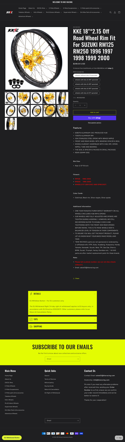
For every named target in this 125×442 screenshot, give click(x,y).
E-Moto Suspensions (12, 389)
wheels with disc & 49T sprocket (86, 84)
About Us (8, 379)
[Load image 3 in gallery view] (37, 98)
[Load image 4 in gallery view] (49, 98)
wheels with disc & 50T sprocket (86, 88)
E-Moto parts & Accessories (14, 393)
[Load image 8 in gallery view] (37, 111)
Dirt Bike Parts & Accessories (14, 410)
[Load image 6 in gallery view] (11, 111)
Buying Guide (49, 386)
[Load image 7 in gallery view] (24, 111)
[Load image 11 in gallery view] (11, 124)
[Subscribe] (78, 359)
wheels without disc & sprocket (86, 75)
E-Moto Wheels (10, 386)
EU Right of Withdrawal (52, 393)
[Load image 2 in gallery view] (24, 98)
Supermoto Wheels (11, 407)
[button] (42, 8)
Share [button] (77, 278)
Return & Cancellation (52, 389)
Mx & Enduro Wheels (12, 403)
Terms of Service (50, 379)
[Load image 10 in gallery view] (62, 111)
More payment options (94, 122)
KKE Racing (59, 437)
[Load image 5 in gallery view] (62, 98)
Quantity (75, 101)
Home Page (8, 375)
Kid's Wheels (9, 400)
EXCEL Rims (9, 382)
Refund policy (49, 382)
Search (47, 375)
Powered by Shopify (68, 437)
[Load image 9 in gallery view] (49, 111)
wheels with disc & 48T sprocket (86, 80)
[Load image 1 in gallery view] (11, 98)
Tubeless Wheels (10, 396)
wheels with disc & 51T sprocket (86, 93)
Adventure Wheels (11, 413)
